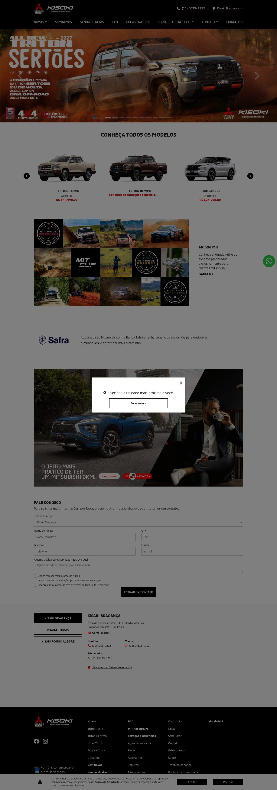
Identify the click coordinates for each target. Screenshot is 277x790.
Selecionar (137, 403)
